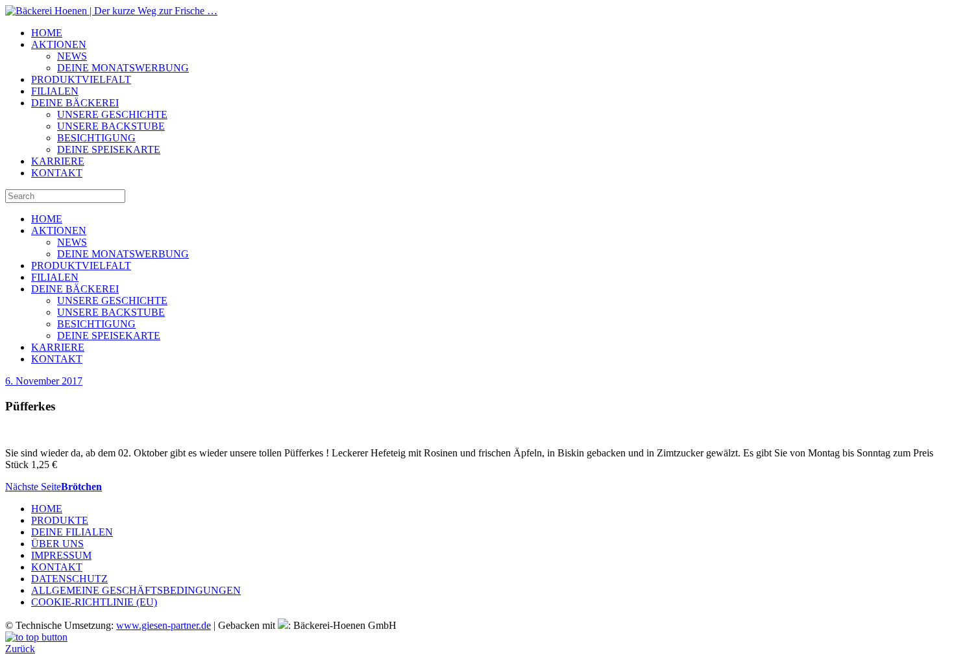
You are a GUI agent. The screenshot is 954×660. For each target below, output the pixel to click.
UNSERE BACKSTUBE (111, 126)
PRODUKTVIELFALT (81, 79)
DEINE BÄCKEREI (75, 102)
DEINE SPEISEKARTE (108, 149)
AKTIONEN (58, 44)
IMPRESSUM (61, 555)
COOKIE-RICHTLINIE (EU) (94, 601)
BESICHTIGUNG (96, 137)
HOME (46, 32)
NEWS (72, 56)
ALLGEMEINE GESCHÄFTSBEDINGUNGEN (136, 590)
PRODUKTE (59, 520)
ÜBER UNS (57, 543)
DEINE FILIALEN (72, 531)
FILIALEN (55, 91)
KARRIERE (57, 161)
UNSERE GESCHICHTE (112, 114)
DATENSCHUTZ (69, 578)
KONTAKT (56, 172)
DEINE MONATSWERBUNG (123, 67)
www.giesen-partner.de (163, 625)
